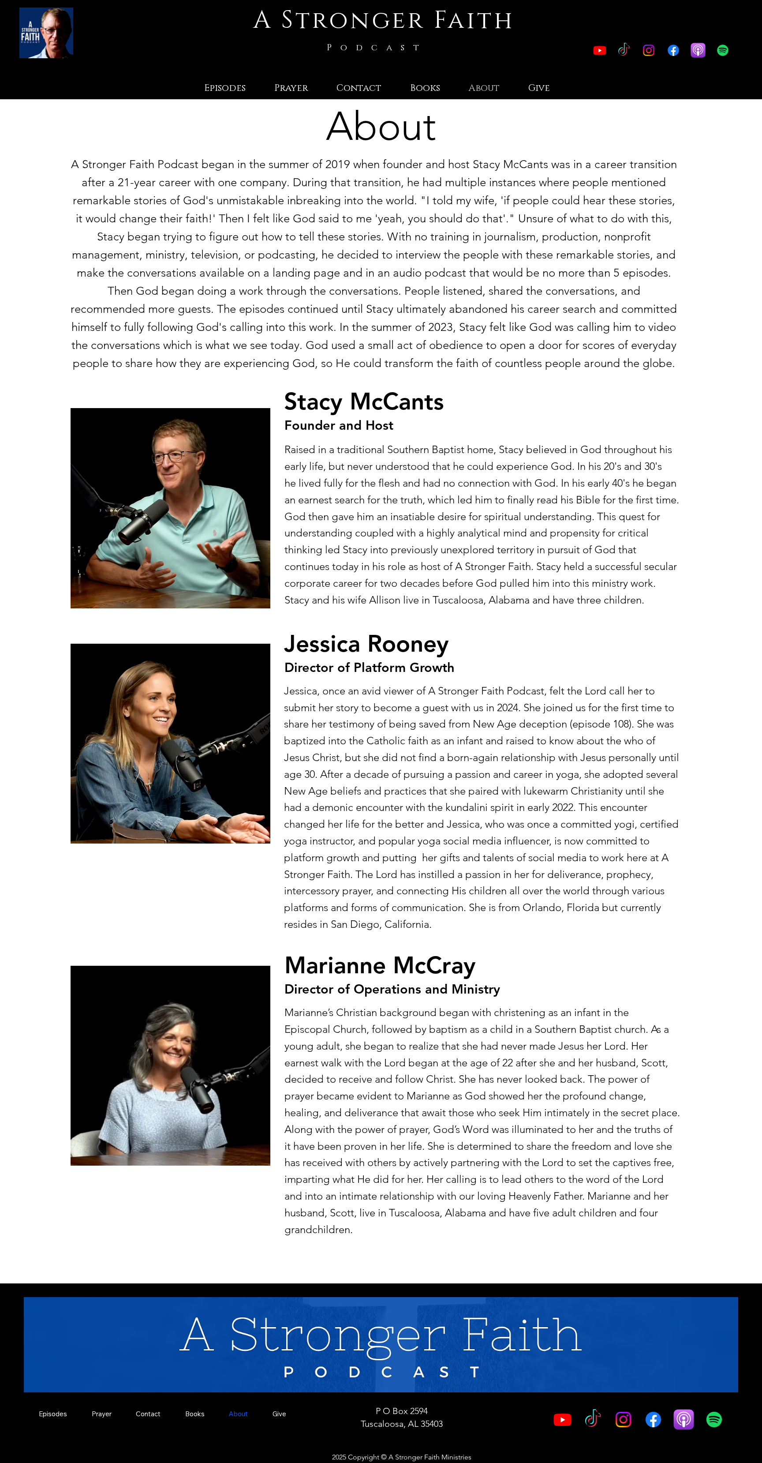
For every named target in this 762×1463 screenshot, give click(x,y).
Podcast (377, 47)
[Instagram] (648, 50)
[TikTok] (623, 50)
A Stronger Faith (384, 20)
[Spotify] (722, 50)
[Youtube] (599, 50)
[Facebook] (673, 50)
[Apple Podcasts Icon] (698, 50)
